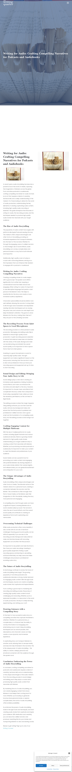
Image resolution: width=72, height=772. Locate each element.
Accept (41, 765)
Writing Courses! (8, 728)
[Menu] (68, 3)
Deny (53, 765)
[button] (69, 753)
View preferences (64, 765)
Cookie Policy (49, 769)
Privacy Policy (56, 769)
